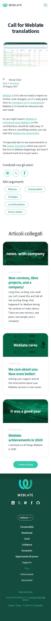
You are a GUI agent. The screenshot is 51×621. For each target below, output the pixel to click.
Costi (27, 538)
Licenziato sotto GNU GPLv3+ (34, 598)
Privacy (19, 605)
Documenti (27, 580)
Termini (11, 605)
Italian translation (16, 146)
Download (27, 532)
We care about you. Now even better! (23, 371)
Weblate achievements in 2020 (25, 438)
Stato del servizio (25, 592)
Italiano (24, 517)
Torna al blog (25, 464)
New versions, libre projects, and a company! (23, 282)
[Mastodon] (26, 503)
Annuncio (14, 83)
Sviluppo (13, 196)
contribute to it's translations (27, 102)
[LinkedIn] (13, 503)
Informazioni (26, 574)
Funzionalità (35, 189)
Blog (5, 83)
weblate (25, 495)
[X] (19, 503)
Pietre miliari (15, 212)
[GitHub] (38, 503)
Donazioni (27, 550)
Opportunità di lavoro (27, 556)
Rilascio (12, 189)
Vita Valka (39, 605)
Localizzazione (16, 204)
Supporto (27, 562)
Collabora (27, 544)
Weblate (15, 5)
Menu (45, 5)
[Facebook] (32, 503)
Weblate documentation (26, 133)
